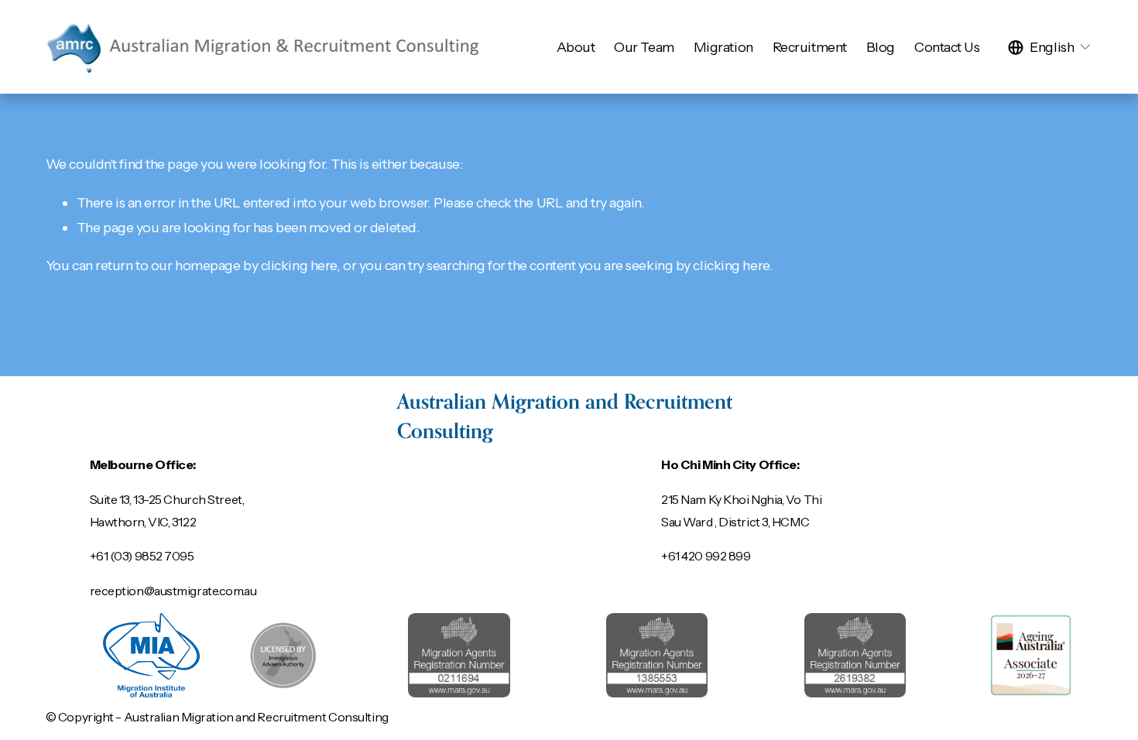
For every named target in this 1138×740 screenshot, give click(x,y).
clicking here (299, 265)
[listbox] (1050, 47)
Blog (880, 47)
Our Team (644, 47)
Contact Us (947, 47)
